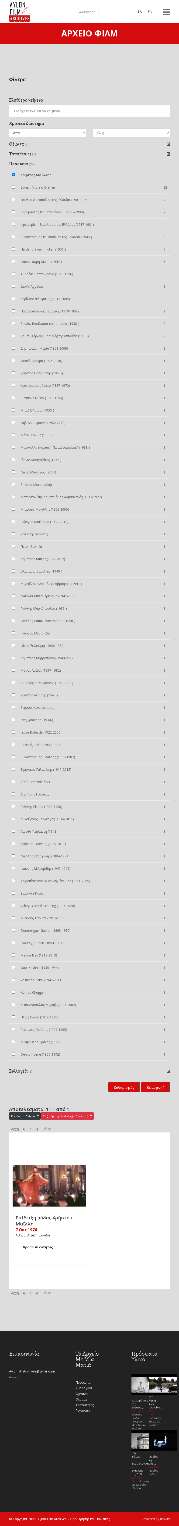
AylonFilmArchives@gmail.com (32, 1371)
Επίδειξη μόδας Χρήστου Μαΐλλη (44, 1220)
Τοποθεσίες (85, 1405)
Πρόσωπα (83, 1382)
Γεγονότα (83, 1410)
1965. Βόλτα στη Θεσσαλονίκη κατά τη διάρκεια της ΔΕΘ (140, 1463)
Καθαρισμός (124, 1087)
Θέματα (81, 1399)
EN (150, 11)
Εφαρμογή (155, 1087)
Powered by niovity (155, 1519)
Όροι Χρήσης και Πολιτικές (90, 1519)
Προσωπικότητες (38, 1247)
